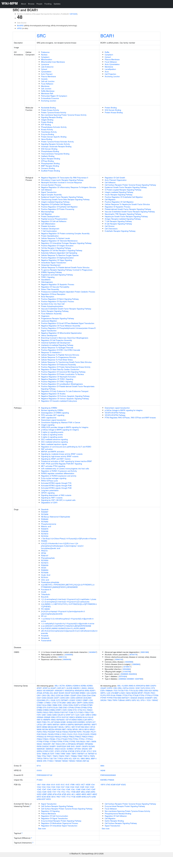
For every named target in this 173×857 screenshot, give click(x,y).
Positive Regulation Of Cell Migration (119, 202)
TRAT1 (67, 756)
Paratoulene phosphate (50, 582)
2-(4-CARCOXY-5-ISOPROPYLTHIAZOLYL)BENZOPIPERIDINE (66, 626)
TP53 (44, 756)
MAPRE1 (87, 724)
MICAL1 (62, 727)
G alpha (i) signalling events (52, 434)
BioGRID (20, 25)
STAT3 (57, 751)
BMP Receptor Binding (50, 166)
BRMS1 (83, 693)
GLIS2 (135, 690)
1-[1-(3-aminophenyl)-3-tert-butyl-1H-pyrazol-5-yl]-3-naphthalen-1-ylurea (68, 599)
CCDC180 (59, 695)
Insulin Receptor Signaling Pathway (118, 194)
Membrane (45, 86)
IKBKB (74, 719)
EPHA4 (78, 707)
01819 (39, 770)
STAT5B (71, 751)
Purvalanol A (46, 589)
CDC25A (49, 697)
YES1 (149, 700)
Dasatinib (44, 509)
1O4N (83, 789)
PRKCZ (40, 739)
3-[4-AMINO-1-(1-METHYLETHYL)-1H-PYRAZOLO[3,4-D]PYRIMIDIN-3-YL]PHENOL (69, 605)
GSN (146, 690)
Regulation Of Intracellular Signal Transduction (59, 825)
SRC (41, 35)
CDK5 (72, 697)
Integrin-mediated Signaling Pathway (55, 202)
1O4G (49, 789)
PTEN (125, 695)
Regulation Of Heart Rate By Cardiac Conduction (60, 369)
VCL (70, 758)
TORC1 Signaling (47, 277)
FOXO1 (81, 712)
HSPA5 (155, 690)
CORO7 (79, 700)
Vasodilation (46, 279)
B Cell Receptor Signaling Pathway (118, 223)
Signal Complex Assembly (51, 194)
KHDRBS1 (81, 722)
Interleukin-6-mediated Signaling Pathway (57, 345)
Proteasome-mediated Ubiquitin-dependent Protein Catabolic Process (68, 291)
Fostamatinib (46, 640)
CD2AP (73, 695)
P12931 (40, 780)
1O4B (82, 787)
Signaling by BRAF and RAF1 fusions (56, 458)
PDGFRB (72, 731)
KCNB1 (63, 722)
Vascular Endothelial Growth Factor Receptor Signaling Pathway (66, 308)
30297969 (139, 678)
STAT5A (64, 751)
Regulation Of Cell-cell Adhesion (53, 221)
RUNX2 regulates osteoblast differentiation (57, 473)
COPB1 (110, 688)
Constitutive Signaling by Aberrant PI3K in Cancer (60, 422)
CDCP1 (57, 697)
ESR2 (70, 710)
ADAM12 (69, 685)
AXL (51, 693)
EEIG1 (148, 688)
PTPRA (59, 741)
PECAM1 (86, 731)
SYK (94, 751)
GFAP (68, 714)
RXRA (39, 746)
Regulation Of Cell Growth (115, 177)
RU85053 (44, 570)
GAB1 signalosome (48, 417)
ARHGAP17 (59, 690)
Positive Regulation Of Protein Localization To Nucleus (62, 374)
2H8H (88, 792)
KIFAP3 (89, 722)
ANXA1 (84, 688)
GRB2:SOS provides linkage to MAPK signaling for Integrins (64, 427)
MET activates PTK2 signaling (53, 466)
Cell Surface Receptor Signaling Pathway (57, 806)
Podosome (45, 52)
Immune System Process (51, 185)
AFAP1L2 (46, 688)
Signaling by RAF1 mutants (52, 497)
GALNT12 (61, 714)
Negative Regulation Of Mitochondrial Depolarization (61, 333)
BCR (73, 693)
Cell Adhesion (46, 189)
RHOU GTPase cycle (49, 480)
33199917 (127, 666)
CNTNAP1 (65, 700)
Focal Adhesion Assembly (51, 313)
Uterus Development (49, 335)
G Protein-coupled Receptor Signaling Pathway (123, 189)
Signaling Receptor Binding (51, 117)
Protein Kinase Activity (50, 110)
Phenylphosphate (48, 558)
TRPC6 (39, 758)
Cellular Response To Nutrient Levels (55, 238)
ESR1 (65, 710)
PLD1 (75, 734)
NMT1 (64, 729)
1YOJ (63, 792)
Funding (47, 3)
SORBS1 (70, 748)
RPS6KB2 (89, 744)
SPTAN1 (77, 748)
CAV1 (39, 695)
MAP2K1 (56, 724)
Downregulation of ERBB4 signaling (55, 412)
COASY (72, 700)
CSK (91, 700)
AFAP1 (39, 688)
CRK (115, 688)
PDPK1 (79, 731)
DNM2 (54, 705)
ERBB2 (40, 710)
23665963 (136, 664)
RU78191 (44, 577)
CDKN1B (79, 697)
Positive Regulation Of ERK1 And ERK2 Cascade (60, 350)
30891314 (62, 657)
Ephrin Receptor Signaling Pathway (55, 311)
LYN (112, 693)
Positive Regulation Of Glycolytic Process (57, 301)
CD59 (44, 697)
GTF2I (58, 717)
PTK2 (58, 739)
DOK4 (70, 705)
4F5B (64, 794)
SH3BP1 (52, 746)
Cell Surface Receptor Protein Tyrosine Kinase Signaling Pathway (130, 185)
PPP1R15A (111, 695)
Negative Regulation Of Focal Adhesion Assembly (60, 325)
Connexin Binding (48, 168)
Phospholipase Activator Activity (54, 127)
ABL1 (57, 685)
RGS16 (59, 744)
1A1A (53, 784)
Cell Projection (110, 74)
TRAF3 (55, 756)
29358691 (130, 678)
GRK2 (53, 717)
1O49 (72, 787)
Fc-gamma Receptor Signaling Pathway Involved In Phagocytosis (66, 270)
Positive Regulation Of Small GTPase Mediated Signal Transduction (67, 323)
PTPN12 (148, 695)
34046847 (93, 652)
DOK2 (65, 705)
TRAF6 (61, 756)
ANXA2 (91, 688)
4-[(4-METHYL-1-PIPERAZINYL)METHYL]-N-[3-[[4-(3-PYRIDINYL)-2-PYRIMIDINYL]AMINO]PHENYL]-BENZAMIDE (68, 585)
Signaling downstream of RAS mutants (56, 495)
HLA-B (90, 717)
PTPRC (66, 741)
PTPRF (103, 697)
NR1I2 (81, 729)
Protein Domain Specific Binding (53, 136)
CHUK (53, 700)
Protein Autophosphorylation (52, 306)
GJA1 (77, 714)
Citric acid (45, 579)
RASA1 (40, 744)
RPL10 (64, 744)
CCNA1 (67, 695)
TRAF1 (49, 756)
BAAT (56, 693)
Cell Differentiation (48, 223)
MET (56, 727)
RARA (93, 741)
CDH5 (62, 697)
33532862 (126, 669)
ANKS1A (132, 685)
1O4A (77, 787)
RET (53, 744)
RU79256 (44, 514)
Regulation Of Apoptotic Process (117, 206)
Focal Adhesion (47, 83)
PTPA (69, 739)
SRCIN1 (85, 748)
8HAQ (84, 796)
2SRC (93, 792)
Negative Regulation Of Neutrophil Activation (58, 376)
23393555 (68, 654)
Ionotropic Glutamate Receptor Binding (56, 146)
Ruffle (107, 52)
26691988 (144, 652)
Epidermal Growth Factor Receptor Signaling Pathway (62, 197)
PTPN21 (46, 741)
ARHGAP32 (69, 690)
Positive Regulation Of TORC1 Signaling (57, 381)
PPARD (93, 734)
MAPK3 (71, 724)
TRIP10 (86, 756)
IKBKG (80, 719)
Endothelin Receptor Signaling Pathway (120, 231)
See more (42, 828)
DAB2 (69, 702)
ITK (48, 722)
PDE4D (59, 731)
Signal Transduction (48, 192)
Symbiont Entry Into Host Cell (52, 304)
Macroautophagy (47, 211)
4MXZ (94, 794)
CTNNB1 (40, 702)
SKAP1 (79, 746)
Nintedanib (45, 638)
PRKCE (78, 736)
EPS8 (89, 707)
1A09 (48, 784)
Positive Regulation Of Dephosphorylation (57, 257)
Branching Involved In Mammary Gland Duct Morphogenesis (64, 338)
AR (44, 690)
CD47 (39, 697)
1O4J (63, 789)
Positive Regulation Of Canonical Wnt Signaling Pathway (63, 372)
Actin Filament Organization (116, 180)
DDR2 (85, 702)
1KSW (87, 784)
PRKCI (90, 736)
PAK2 (45, 731)
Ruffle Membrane (47, 91)
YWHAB (57, 761)
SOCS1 (63, 748)
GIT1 (73, 714)
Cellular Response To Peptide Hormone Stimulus (60, 355)
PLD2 (80, 734)
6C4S (44, 796)
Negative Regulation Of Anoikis (53, 393)
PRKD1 (46, 739)
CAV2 (44, 695)
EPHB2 (84, 707)
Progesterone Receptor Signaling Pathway (57, 318)
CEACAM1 (87, 697)
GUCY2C (65, 717)
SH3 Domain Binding (113, 110)
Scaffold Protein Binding (50, 170)
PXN (77, 741)
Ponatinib (44, 635)
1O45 (53, 787)
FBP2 (51, 712)
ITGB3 (43, 722)
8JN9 (39, 799)
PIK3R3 (51, 734)
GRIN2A (40, 717)
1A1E (67, 784)
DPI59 (43, 553)
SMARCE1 (50, 748)
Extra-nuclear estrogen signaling (53, 478)
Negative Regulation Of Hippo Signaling (56, 260)
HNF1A (39, 719)
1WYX (102, 784)
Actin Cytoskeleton (112, 64)
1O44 (48, 787)
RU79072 (44, 533)
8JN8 (94, 796)
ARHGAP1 (50, 690)
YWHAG (72, 761)
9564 (102, 765)
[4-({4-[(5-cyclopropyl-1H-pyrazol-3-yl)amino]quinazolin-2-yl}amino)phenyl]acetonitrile (63, 612)
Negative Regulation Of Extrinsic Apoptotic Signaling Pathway (65, 396)
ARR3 (87, 690)
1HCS (77, 784)
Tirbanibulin (45, 594)
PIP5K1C (58, 734)
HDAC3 (72, 717)
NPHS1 (75, 729)
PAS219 (44, 550)
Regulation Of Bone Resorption (53, 294)
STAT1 (51, 751)
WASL (87, 758)
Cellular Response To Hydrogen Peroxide (57, 347)
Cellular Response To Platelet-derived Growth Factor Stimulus (65, 267)
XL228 (43, 592)
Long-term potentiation (50, 490)
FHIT (66, 712)
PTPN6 (53, 741)
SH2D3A (133, 697)
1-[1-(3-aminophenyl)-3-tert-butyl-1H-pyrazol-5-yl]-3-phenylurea (65, 601)
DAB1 (64, 702)
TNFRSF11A (82, 753)
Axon (107, 71)
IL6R (85, 719)
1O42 (39, 787)
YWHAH (79, 761)
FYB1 (91, 712)
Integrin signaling (47, 425)
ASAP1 (93, 690)
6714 (39, 765)
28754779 (133, 654)
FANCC (90, 710)
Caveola (44, 79)
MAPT (94, 724)
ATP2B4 (46, 693)
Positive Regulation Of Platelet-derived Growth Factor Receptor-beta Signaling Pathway (67, 387)
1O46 (58, 787)
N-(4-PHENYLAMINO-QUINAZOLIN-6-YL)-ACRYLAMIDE (63, 628)
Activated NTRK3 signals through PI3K (56, 485)
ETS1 (75, 710)
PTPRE (72, 741)
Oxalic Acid (45, 575)
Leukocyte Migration (49, 321)
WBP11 (94, 758)
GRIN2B (47, 717)
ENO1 (65, 707)
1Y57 (54, 792)
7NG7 (58, 796)
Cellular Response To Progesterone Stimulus (58, 357)
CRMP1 (86, 700)
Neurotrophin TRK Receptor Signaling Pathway (123, 214)
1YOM (73, 792)
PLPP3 (103, 695)
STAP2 (46, 751)
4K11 (73, 794)
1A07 (39, 784)
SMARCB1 (41, 748)
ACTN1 (62, 685)
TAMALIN (45, 753)
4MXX (83, 794)
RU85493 (44, 519)
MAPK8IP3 (79, 724)
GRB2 (94, 714)
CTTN (59, 702)
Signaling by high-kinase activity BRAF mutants (60, 456)
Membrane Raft (47, 93)
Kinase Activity (47, 129)
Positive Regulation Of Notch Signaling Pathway (60, 299)
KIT (94, 722)
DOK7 (138, 688)
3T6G (108, 784)
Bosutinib (44, 596)
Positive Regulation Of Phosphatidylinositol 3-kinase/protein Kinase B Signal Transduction (68, 329)
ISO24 (43, 567)
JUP (52, 722)
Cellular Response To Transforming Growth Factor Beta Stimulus (66, 362)
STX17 (89, 751)
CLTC (58, 700)
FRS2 (86, 712)
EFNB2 (39, 707)
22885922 (122, 678)
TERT (52, 753)
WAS (83, 758)
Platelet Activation (48, 226)
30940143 (119, 659)
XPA (44, 761)
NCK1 (123, 693)
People (39, 3)
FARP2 (39, 712)
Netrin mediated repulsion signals (54, 444)
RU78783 (44, 536)
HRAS (53, 719)
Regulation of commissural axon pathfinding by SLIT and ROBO (66, 446)
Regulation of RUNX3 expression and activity (58, 475)
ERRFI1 (59, 710)
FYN (131, 690)
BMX (77, 693)
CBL (48, 695)
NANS (39, 729)
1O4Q (39, 792)
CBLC (53, 695)
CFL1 (48, 700)
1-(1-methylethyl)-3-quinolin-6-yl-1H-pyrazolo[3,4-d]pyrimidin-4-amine (67, 623)
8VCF (43, 799)
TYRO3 (60, 758)
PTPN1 (75, 739)
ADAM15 (76, 685)
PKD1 (64, 734)
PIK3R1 (44, 734)
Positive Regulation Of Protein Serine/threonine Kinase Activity (65, 367)
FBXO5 (57, 712)
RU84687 (44, 512)
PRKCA (65, 736)
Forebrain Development (50, 228)
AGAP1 (54, 688)
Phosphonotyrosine (48, 524)
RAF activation (47, 449)
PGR (39, 734)
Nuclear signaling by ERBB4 (52, 410)
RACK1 (83, 741)
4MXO (78, 794)
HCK (150, 690)
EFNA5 (84, 705)
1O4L (73, 789)
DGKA (90, 702)
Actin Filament (46, 74)
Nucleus (44, 54)
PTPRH (110, 697)
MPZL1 (68, 727)
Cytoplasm (45, 57)
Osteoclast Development (50, 265)
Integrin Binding (47, 119)
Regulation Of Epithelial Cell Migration (56, 204)
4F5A (59, 794)
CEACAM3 (41, 700)
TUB (51, 758)
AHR (59, 688)
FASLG (45, 712)
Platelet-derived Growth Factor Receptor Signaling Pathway (128, 209)
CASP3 (153, 685)
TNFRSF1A (92, 753)
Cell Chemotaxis (111, 228)
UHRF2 (128, 700)
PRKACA (58, 736)
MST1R (75, 727)
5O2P (118, 784)
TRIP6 (92, 756)
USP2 (134, 700)
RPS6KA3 (72, 744)
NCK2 (128, 693)
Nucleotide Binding (48, 107)
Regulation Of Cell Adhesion (116, 816)
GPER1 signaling (47, 492)
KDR (75, 722)
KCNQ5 (70, 722)
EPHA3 (71, 707)
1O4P (93, 789)
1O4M (78, 789)
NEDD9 (134, 693)
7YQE (73, 796)
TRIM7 (80, 756)
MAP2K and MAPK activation (52, 451)
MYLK (92, 727)
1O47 (62, 787)
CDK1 (67, 697)
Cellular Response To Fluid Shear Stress (57, 359)
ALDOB (69, 688)
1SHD (49, 792)
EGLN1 (55, 707)
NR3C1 (92, 729)
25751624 (122, 676)
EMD (61, 707)
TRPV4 (46, 758)
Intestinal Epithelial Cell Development (55, 342)
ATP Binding (46, 124)
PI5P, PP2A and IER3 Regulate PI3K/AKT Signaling (61, 463)
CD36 (83, 695)
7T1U (68, 796)
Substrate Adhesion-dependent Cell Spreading (59, 253)
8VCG (48, 799)
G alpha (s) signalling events (52, 432)
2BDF (78, 792)
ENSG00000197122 (44, 775)
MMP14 (117, 693)
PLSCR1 (86, 734)
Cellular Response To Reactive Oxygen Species (60, 255)
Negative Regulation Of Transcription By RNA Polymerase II (64, 177)
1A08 (43, 784)
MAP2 (49, 724)
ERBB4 (52, 710)
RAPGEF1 (126, 697)
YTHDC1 (50, 761)
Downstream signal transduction (53, 420)
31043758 (126, 671)
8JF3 (89, 796)
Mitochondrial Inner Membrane (53, 62)
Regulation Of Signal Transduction (54, 818)
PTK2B (64, 739)
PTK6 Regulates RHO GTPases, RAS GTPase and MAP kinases (130, 417)
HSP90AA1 (60, 719)
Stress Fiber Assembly (50, 289)
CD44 (88, 695)
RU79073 (44, 562)
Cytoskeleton (46, 71)
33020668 (129, 661)
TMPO (73, 753)
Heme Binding (46, 139)
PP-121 (44, 616)
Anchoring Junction (48, 100)
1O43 (43, 787)
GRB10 (88, 714)
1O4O (88, 789)
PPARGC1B (41, 736)
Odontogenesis (47, 282)
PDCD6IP (51, 731)
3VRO (39, 794)
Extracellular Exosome (50, 98)
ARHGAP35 (79, 690)
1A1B (57, 784)
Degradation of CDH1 (49, 502)
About (23, 3)
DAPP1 (80, 702)
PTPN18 (89, 739)
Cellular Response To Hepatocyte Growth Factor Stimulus (127, 204)
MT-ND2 (81, 727)
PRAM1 (119, 695)
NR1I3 (86, 729)
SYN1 (39, 753)
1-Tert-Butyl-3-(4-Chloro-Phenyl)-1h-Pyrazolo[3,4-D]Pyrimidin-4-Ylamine (68, 538)
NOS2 (69, 729)
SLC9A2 (92, 746)
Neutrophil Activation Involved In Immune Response (61, 182)
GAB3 (54, 714)
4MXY (89, 794)
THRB (62, 753)
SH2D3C (45, 746)
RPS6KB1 (80, 744)
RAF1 (88, 741)
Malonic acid (46, 526)
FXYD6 (121, 690)
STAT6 (77, 751)
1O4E (39, 789)
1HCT (82, 784)
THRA (57, 753)
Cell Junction (46, 88)
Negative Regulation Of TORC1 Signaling (57, 379)
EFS (44, 707)
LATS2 (39, 724)
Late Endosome (47, 66)
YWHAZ (155, 700)
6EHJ (53, 796)
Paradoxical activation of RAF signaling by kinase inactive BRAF (66, 461)
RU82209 (44, 565)
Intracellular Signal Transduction (53, 262)
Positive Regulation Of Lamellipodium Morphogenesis (62, 384)
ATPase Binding (47, 161)
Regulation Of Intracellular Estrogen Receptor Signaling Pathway (66, 243)
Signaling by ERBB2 (49, 408)
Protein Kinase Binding (114, 112)
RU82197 (44, 555)
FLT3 (76, 712)
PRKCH (85, 736)
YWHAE (64, 761)
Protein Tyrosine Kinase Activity (53, 112)
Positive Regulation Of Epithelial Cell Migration (59, 206)
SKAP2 (85, 746)
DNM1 (49, 705)
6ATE (39, 796)
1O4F (44, 789)
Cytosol (44, 69)
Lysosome (45, 64)
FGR (62, 712)
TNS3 (109, 700)
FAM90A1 (109, 690)
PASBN (44, 541)
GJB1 (82, 714)
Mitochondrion (46, 59)
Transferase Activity (49, 132)
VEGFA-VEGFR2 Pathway (115, 412)
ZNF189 (86, 761)
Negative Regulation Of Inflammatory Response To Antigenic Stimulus (68, 187)
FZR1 (39, 714)
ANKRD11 (77, 688)
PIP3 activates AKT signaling (52, 415)
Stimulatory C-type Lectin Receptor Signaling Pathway (62, 180)
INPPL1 (90, 719)
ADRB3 (90, 685)
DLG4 (44, 705)
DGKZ (39, 705)
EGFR (49, 707)
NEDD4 (51, 729)
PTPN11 (82, 739)
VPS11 (143, 700)
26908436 (67, 659)
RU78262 (44, 521)
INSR (39, 722)
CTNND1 (47, 702)
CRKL (119, 688)
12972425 (73, 14)
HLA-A (85, 717)
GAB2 (49, 714)
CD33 (79, 695)
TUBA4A (121, 700)
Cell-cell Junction (47, 81)
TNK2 (39, 756)
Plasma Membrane (48, 76)
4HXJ (69, 794)
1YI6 (58, 792)
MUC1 (87, 727)
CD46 (93, 695)
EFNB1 (90, 705)
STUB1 (83, 751)
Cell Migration (46, 214)
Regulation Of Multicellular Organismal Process (59, 823)
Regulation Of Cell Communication (54, 816)
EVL (84, 710)
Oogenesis (45, 316)
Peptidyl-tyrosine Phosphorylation (54, 219)
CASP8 (93, 693)
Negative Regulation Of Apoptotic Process (57, 284)
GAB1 (44, 714)
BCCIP (68, 693)
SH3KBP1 (149, 697)
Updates (57, 3)
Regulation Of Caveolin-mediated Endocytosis (59, 401)
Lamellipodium (110, 69)
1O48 (67, 787)
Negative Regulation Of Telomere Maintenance (59, 240)
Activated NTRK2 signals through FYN (56, 483)
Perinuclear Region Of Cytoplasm (54, 96)
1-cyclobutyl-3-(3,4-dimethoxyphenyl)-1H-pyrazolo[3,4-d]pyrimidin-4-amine (67, 619)
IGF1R (68, 719)
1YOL (68, 792)
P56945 (111, 780)
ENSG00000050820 (108, 775)
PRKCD (72, 736)
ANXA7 (40, 690)
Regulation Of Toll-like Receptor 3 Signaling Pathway (61, 250)
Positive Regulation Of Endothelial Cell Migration (124, 197)
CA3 (88, 693)
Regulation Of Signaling (50, 811)
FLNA (71, 712)
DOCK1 (132, 688)
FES (115, 690)
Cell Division (109, 226)
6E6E (48, 796)
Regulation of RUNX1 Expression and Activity (59, 471)
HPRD (19, 28)
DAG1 (74, 702)
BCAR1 (107, 35)
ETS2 (80, 710)
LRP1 (45, 724)
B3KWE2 (104, 780)
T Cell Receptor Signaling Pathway (118, 221)
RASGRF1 (47, 744)
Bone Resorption (47, 296)
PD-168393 (45, 609)
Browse (31, 3)
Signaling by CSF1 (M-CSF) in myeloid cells (58, 500)
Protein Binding (47, 122)
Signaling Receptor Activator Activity (55, 144)
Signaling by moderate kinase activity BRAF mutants (62, 454)
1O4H (54, 789)
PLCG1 (70, 734)
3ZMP (44, 794)
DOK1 (60, 705)
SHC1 (73, 746)
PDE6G (65, 731)
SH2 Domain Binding (49, 149)
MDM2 (44, 727)
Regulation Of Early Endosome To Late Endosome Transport (64, 391)
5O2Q (123, 784)
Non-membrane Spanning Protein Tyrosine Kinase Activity (63, 115)
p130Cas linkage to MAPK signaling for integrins (60, 429)
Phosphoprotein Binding (50, 163)
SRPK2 (40, 751)
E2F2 (143, 688)
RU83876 (44, 528)
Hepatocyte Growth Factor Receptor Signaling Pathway (126, 216)
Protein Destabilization (50, 236)
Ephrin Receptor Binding (50, 158)
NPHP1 (141, 693)
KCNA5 (57, 722)
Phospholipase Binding (50, 151)
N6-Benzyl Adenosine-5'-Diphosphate (55, 516)
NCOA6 (45, 729)
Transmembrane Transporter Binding (55, 153)
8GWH (78, 796)
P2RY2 (39, 731)
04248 (102, 770)
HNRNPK (46, 719)
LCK (108, 693)
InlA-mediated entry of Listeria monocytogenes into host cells (65, 468)
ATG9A (39, 693)
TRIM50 (74, 756)
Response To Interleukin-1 (51, 352)
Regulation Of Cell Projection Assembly (56, 340)
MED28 (51, 727)
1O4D (92, 787)
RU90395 (44, 531)
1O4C (87, 787)
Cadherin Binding (47, 156)
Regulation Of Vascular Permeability (55, 287)
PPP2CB (50, 736)
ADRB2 (83, 685)
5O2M (113, 784)
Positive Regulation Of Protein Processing (57, 209)
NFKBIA (58, 729)
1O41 (93, 784)
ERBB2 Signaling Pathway (51, 272)
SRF (90, 748)
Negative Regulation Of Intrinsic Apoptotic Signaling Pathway (65, 398)
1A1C (62, 784)
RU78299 (44, 572)
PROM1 (52, 739)
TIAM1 (68, 753)
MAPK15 (63, 724)
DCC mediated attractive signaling (54, 439)
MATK (39, 727)
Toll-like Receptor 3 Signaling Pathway (56, 248)
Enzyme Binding (47, 134)
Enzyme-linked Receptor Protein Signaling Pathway (61, 821)
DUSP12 (77, 705)
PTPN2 (39, 741)
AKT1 (63, 688)
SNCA (57, 748)
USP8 (66, 758)
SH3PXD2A (61, 746)
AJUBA (125, 685)
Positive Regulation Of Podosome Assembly (58, 364)
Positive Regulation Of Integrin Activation (57, 245)
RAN (119, 697)
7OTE (63, 796)
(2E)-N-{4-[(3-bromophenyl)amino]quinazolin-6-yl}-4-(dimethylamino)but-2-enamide (69, 631)
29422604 (132, 674)
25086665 (124, 674)
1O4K (68, 789)
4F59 (55, 794)
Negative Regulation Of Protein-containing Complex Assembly (65, 233)
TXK (55, 758)
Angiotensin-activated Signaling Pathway (57, 274)
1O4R (44, 792)
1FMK (72, 784)
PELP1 (93, 731)
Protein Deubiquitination (50, 216)
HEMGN (78, 717)
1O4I (59, 789)
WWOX (39, 761)
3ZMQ (49, 794)
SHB (68, 746)
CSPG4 (126, 688)
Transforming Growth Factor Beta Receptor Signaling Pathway (65, 199)
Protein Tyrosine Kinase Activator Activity (57, 141)
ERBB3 (46, 710)
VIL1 (78, 758)
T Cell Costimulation (49, 231)
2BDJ (83, 792)
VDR (74, 758)
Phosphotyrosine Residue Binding (118, 813)
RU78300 (44, 560)
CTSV (54, 702)
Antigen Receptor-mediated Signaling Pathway (123, 219)
